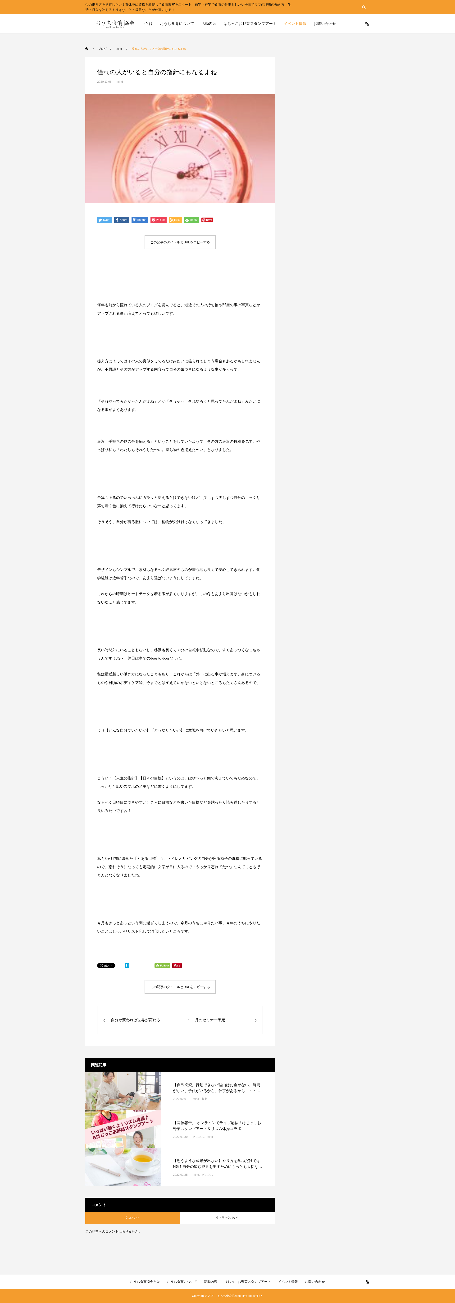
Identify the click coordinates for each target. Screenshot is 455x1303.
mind (120, 81)
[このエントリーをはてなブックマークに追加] (127, 967)
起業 (204, 1099)
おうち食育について (177, 24)
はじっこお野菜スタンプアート (250, 24)
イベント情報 (295, 24)
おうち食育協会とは (145, 1282)
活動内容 (208, 24)
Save (209, 220)
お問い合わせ (325, 24)
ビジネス (198, 1137)
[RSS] (367, 23)
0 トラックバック (227, 1217)
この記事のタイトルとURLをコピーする (180, 242)
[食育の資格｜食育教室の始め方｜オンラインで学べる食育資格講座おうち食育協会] (115, 24)
